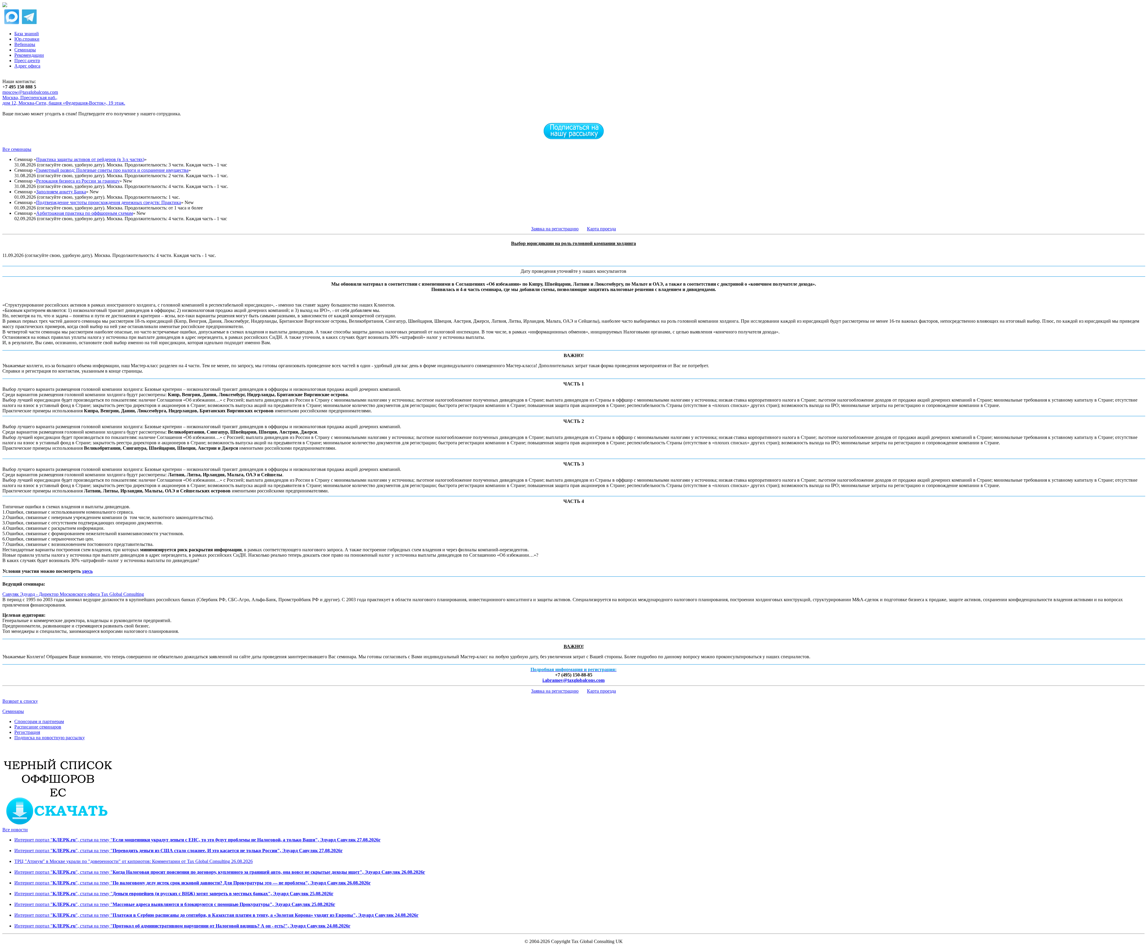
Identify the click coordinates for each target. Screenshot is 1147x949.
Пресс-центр (27, 60)
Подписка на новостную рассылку (49, 737)
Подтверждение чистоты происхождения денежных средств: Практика (108, 202)
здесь (87, 571)
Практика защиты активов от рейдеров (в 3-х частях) (90, 159)
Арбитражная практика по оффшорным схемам (84, 213)
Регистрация (27, 732)
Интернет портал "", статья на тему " (197, 839)
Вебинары (24, 44)
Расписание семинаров (37, 726)
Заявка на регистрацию (555, 228)
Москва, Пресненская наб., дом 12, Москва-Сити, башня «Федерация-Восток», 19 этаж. (63, 100)
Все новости (15, 829)
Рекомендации (29, 55)
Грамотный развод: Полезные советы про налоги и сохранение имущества (112, 170)
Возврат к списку (20, 701)
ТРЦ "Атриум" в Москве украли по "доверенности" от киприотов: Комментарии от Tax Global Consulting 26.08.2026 (133, 861)
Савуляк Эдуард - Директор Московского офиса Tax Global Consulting (73, 594)
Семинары (25, 49)
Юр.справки (26, 39)
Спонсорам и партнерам (39, 721)
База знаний (26, 33)
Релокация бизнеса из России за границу (77, 180)
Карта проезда (601, 228)
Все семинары (16, 149)
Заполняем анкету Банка (61, 191)
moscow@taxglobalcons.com (30, 92)
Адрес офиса (27, 65)
